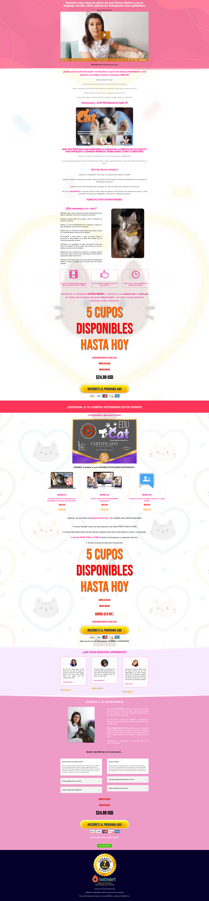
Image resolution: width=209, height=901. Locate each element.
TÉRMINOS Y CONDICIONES (93, 892)
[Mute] (128, 59)
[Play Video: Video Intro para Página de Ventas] (104, 35)
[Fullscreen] (136, 59)
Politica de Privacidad (118, 892)
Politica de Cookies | (107, 892)
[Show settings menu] (132, 59)
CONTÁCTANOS (104, 845)
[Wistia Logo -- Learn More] (143, 59)
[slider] (97, 59)
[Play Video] (62, 59)
